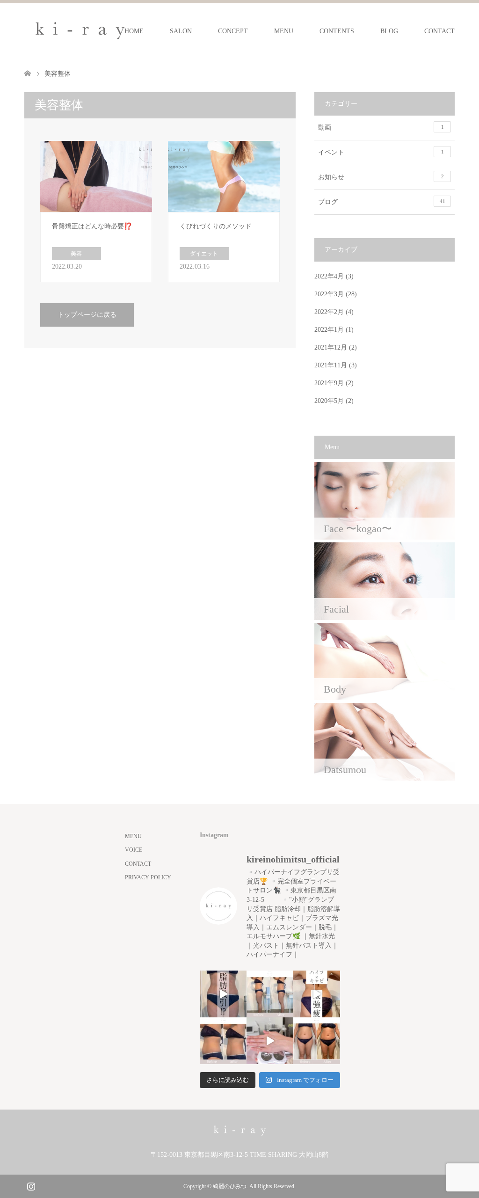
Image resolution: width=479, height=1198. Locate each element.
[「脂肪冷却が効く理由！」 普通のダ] (316, 994)
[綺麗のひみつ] (80, 31)
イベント (381, 152)
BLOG (389, 31)
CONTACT (439, 31)
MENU (283, 31)
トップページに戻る (87, 314)
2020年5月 (329, 400)
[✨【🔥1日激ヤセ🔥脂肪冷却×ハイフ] (270, 1040)
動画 (381, 127)
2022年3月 (329, 294)
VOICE (133, 850)
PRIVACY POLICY (148, 877)
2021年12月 (330, 347)
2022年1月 (329, 329)
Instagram (30, 1185)
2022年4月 (329, 276)
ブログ (381, 201)
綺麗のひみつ (230, 1186)
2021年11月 (330, 365)
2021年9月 (329, 383)
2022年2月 (329, 311)
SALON (181, 31)
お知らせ (381, 177)
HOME (134, 31)
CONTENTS (336, 31)
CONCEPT (233, 31)
